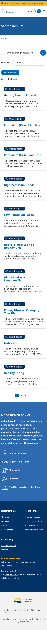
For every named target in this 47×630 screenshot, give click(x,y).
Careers (4, 525)
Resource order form (34, 530)
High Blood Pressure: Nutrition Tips (18, 279)
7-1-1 (32, 421)
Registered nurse (17, 453)
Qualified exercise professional (24, 487)
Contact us (5, 521)
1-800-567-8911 (11, 574)
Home (4, 38)
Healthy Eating (14, 373)
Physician (13, 478)
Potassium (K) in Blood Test (22, 155)
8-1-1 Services (7, 530)
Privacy (6, 612)
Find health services (33, 521)
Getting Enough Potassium (22, 95)
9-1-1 (7, 562)
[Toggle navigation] (44, 11)
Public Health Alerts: (2, 3)
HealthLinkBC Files (32, 525)
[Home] (8, 11)
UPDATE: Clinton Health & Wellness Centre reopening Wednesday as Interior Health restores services (24, 3)
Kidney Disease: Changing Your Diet (21, 311)
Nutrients (10, 343)
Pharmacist (15, 470)
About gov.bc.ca (9, 610)
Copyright (23, 610)
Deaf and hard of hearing (8, 547)
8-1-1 (32, 11)
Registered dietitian (19, 461)
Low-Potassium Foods (19, 215)
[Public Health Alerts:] (2, 3)
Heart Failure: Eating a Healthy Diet (19, 246)
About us (5, 517)
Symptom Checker (32, 517)
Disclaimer (35, 610)
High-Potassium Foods (19, 185)
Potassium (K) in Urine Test (22, 125)
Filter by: (5, 62)
